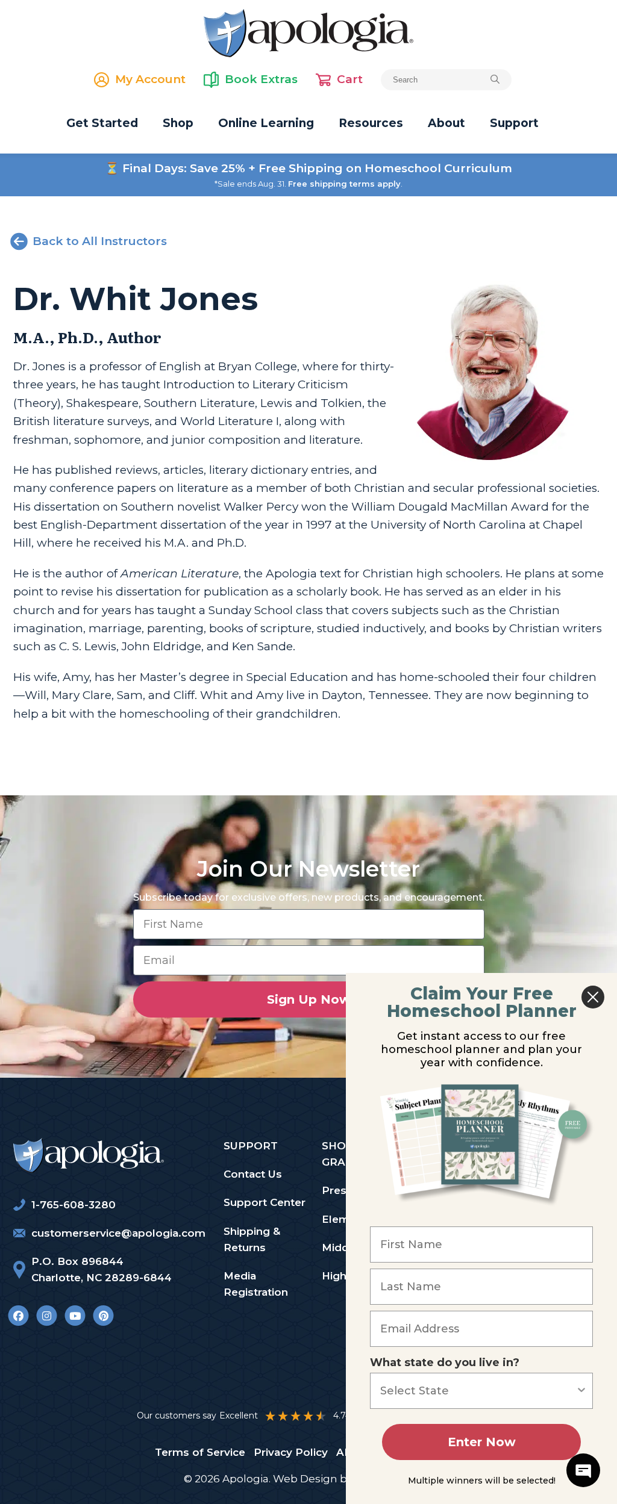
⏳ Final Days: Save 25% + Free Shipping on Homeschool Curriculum (308, 168)
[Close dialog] (593, 997)
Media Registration (256, 1284)
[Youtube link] (75, 1315)
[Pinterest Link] (103, 1315)
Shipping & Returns (252, 1239)
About (446, 123)
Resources (371, 123)
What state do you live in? (444, 1362)
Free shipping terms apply (344, 183)
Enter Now (482, 1442)
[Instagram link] (47, 1315)
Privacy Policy (291, 1452)
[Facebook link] (18, 1315)
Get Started (102, 123)
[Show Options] (581, 1390)
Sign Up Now (309, 999)
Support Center (264, 1202)
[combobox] (477, 1390)
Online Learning (266, 123)
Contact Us (253, 1174)
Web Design (305, 1479)
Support (514, 123)
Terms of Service (200, 1452)
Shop (178, 123)
